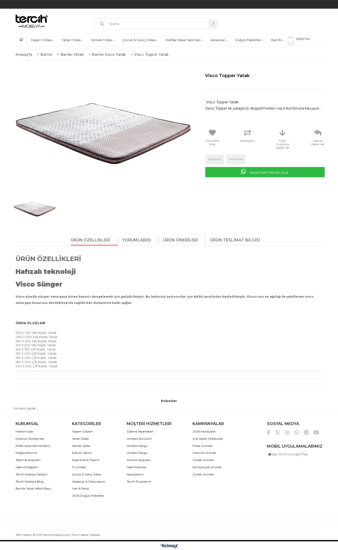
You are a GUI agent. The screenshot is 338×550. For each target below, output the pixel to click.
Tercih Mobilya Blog (30, 481)
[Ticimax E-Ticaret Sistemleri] (169, 546)
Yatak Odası (71, 40)
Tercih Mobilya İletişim (32, 474)
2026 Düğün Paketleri (88, 495)
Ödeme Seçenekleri (140, 431)
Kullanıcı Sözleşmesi (30, 438)
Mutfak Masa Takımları (183, 40)
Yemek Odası (101, 40)
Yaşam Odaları (82, 431)
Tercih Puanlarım (139, 481)
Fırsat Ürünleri (203, 446)
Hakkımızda (24, 431)
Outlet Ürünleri (203, 460)
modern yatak (24, 408)
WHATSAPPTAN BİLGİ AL (269, 172)
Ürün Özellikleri (90, 240)
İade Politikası (136, 467)
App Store (279, 454)
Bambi (276, 40)
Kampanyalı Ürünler (207, 467)
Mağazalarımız (26, 453)
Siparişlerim (135, 474)
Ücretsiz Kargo (137, 446)
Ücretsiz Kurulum (139, 438)
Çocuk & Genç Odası (138, 40)
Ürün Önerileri (180, 240)
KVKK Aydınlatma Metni (33, 446)
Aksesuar (218, 40)
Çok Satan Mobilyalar (208, 438)
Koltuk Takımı (82, 453)
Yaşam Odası (41, 40)
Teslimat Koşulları (28, 460)
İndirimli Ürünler (204, 453)
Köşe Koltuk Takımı (85, 460)
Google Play (298, 454)
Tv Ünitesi (79, 467)
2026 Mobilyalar (204, 431)
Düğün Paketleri (248, 40)
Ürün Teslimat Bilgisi (235, 240)
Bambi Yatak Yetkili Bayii (33, 488)
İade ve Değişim (27, 467)
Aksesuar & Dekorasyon (88, 481)
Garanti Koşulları (139, 460)
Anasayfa (23, 40)
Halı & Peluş (80, 488)
